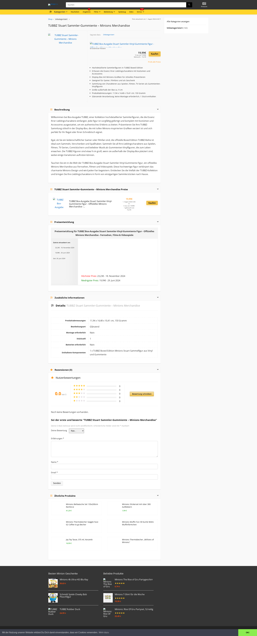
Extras (140, 11)
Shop (50, 19)
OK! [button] (247, 632)
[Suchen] (189, 4)
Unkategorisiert (61, 19)
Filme (96, 12)
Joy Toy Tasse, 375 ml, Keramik (79, 539)
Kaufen (154, 53)
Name (54, 462)
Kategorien (59, 11)
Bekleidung (108, 12)
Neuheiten (75, 12)
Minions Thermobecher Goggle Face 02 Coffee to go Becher (82, 523)
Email (54, 472)
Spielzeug (122, 12)
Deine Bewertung (59, 430)
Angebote (86, 11)
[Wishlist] (204, 3)
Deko (131, 12)
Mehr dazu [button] (104, 632)
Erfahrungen (57, 438)
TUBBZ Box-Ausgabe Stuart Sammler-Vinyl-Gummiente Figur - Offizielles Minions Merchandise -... (90, 204)
